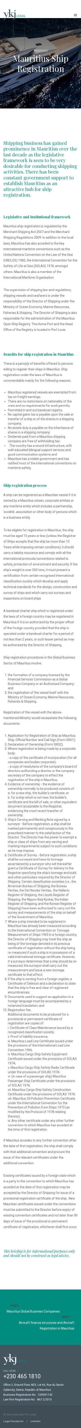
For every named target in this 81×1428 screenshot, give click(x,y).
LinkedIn (35, 1421)
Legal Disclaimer (13, 1421)
